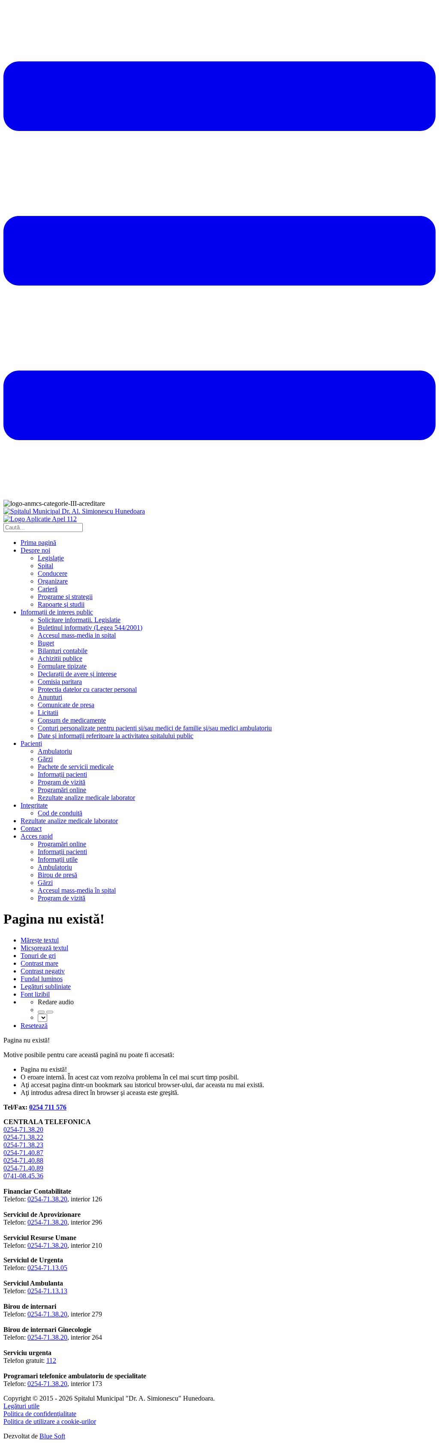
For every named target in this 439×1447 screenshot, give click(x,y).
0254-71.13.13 (47, 1291)
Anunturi (50, 697)
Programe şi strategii (65, 596)
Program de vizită (61, 782)
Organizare (53, 581)
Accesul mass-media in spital (77, 635)
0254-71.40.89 (23, 1168)
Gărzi (45, 759)
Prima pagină (38, 542)
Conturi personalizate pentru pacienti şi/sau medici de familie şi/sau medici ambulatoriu (155, 728)
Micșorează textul (44, 947)
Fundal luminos (42, 978)
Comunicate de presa (66, 704)
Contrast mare (39, 963)
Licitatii (48, 712)
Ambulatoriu (55, 751)
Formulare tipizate (62, 666)
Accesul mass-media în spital (77, 890)
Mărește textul (40, 940)
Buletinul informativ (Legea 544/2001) (90, 627)
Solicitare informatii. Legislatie (79, 619)
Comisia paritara (60, 681)
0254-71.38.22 (23, 1137)
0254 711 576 (47, 1107)
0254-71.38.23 (23, 1145)
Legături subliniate (46, 986)
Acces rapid (37, 836)
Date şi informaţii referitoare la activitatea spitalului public (115, 735)
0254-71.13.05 (47, 1267)
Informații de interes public (57, 612)
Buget (46, 643)
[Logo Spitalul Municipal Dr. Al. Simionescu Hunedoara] (74, 511)
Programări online (62, 789)
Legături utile (21, 1406)
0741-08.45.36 (23, 1175)
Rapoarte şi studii (61, 604)
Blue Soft (52, 1436)
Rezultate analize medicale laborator (86, 797)
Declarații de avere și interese (77, 674)
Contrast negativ (43, 971)
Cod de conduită (60, 813)
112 (51, 1360)
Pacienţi (31, 743)
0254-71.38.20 (23, 1129)
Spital (45, 565)
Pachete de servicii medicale (76, 766)
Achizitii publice (60, 658)
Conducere (52, 573)
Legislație (51, 558)
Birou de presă (57, 875)
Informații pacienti (62, 774)
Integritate (34, 805)
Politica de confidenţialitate (39, 1413)
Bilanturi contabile (62, 650)
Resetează (34, 1025)
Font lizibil (35, 994)
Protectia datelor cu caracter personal (87, 689)
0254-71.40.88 (23, 1160)
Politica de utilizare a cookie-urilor (49, 1421)
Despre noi (35, 550)
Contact (31, 828)
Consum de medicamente (72, 720)
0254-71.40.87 (23, 1152)
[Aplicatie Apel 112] (40, 519)
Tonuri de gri (38, 955)
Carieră (47, 589)
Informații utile (58, 859)
